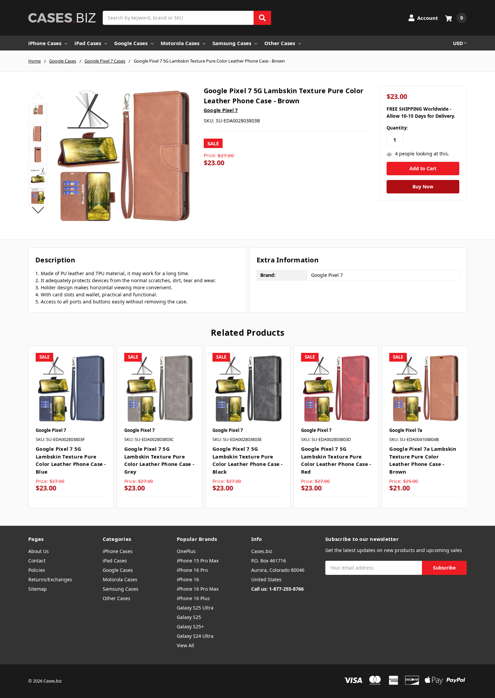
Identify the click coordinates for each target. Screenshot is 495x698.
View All (185, 645)
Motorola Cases (180, 43)
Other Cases (279, 43)
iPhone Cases (44, 43)
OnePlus (186, 551)
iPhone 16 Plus (193, 598)
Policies (36, 570)
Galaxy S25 (189, 617)
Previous (38, 96)
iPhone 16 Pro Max (198, 589)
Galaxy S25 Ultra (195, 607)
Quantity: (397, 128)
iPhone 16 (188, 579)
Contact (36, 560)
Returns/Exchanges (50, 579)
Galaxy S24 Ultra (195, 636)
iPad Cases (87, 43)
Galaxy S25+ (190, 626)
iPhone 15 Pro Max (198, 560)
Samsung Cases (231, 43)
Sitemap (37, 589)
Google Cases (130, 43)
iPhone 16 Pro (192, 570)
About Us (38, 551)
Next (38, 210)
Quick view (71, 388)
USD (458, 43)
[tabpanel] (70, 427)
